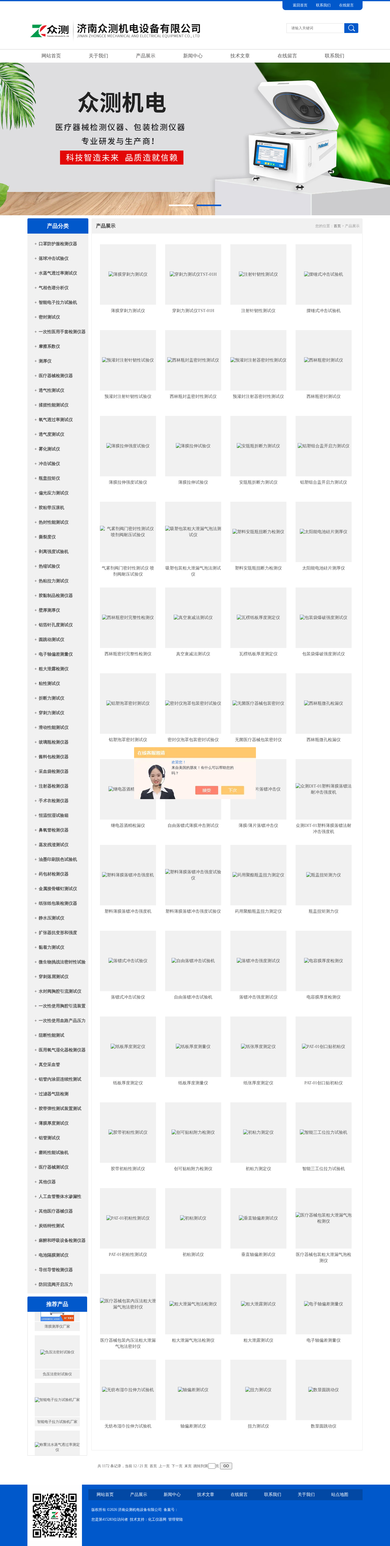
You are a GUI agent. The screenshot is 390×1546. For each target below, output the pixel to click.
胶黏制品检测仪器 (56, 595)
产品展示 (145, 55)
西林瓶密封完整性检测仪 (128, 654)
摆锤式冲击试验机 (324, 310)
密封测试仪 (49, 317)
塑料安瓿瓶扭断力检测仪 (258, 568)
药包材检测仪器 (54, 874)
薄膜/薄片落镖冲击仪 (258, 825)
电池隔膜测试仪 (54, 1255)
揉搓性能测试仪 (54, 405)
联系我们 (323, 5)
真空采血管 (49, 1064)
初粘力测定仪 (258, 1168)
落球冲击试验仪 (54, 258)
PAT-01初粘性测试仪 (128, 1254)
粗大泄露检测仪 (54, 669)
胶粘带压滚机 (51, 507)
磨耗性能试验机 (54, 1152)
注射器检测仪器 (54, 786)
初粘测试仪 (193, 1254)
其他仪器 (47, 1182)
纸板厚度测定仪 (128, 1083)
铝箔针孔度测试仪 (56, 625)
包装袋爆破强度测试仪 (323, 654)
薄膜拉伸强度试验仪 (128, 482)
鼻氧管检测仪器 (54, 830)
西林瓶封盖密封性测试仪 (193, 396)
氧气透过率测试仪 (56, 419)
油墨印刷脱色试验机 (58, 859)
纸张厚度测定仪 (258, 1083)
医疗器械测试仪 (54, 1167)
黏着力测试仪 (51, 947)
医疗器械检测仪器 (56, 375)
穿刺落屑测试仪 (54, 976)
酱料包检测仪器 (54, 757)
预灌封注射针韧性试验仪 (128, 396)
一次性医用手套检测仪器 (62, 331)
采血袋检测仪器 (54, 771)
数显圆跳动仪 (323, 1426)
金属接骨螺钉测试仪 (58, 888)
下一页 (177, 1466)
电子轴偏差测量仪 (56, 654)
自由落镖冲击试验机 (193, 997)
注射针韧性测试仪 (258, 310)
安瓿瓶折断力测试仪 (258, 482)
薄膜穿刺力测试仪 (128, 310)
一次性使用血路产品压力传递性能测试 (62, 1022)
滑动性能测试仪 (54, 727)
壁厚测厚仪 (49, 610)
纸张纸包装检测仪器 (58, 903)
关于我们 (98, 55)
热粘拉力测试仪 (54, 581)
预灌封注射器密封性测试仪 (258, 396)
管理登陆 (175, 1519)
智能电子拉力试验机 (58, 302)
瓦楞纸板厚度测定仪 (258, 654)
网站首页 (51, 55)
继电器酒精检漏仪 (128, 825)
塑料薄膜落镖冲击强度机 (128, 911)
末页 (188, 1466)
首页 (337, 226)
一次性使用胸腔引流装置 (62, 1006)
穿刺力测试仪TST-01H (193, 310)
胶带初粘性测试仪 (128, 1168)
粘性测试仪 (49, 683)
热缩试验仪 (49, 566)
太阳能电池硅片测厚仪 (323, 568)
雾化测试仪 (49, 449)
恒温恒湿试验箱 (54, 815)
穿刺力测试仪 (51, 713)
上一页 (164, 1466)
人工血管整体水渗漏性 (60, 1196)
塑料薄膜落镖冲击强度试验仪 (193, 911)
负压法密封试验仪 (57, 1354)
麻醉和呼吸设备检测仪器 (62, 1240)
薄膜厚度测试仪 (54, 1123)
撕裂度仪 (47, 537)
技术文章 (240, 55)
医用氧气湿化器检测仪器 (62, 1050)
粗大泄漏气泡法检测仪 (193, 1340)
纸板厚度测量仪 (193, 1083)
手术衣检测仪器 (54, 800)
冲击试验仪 (49, 463)
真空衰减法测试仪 (193, 654)
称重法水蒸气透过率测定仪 (57, 1449)
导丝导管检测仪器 (56, 1270)
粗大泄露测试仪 (258, 1340)
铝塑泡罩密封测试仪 (128, 739)
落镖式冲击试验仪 (128, 997)
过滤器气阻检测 (54, 1094)
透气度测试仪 (51, 434)
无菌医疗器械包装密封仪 (258, 739)
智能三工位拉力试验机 (323, 1168)
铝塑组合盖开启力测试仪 (323, 482)
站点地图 (339, 1494)
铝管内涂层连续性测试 (60, 1079)
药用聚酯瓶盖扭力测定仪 (258, 911)
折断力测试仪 (51, 698)
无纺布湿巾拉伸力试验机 (128, 1426)
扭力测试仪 (258, 1426)
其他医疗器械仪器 (56, 1211)
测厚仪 (45, 361)
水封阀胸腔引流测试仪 (60, 991)
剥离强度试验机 (54, 551)
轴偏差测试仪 (193, 1426)
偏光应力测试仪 (54, 493)
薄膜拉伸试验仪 (193, 482)
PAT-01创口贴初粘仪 (323, 1083)
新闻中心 (193, 55)
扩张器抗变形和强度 (58, 932)
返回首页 (300, 5)
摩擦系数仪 (49, 346)
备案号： (171, 1510)
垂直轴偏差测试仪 (258, 1254)
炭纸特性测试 (51, 1226)
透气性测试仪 (51, 390)
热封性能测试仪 (54, 522)
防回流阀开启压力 (56, 1284)
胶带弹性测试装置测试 (60, 1108)
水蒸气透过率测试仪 (58, 273)
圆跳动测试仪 (51, 639)
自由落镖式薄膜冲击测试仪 (193, 825)
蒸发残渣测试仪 (54, 844)
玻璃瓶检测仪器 (54, 742)
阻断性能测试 (51, 1035)
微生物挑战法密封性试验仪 (62, 964)
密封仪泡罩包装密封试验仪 (193, 739)
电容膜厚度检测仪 (324, 997)
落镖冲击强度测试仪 (258, 997)
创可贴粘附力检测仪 (193, 1168)
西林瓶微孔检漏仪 (324, 739)
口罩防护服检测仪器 (58, 244)
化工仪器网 (157, 1519)
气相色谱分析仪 (54, 288)
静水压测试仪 (51, 918)
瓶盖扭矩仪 (49, 478)
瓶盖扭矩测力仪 (324, 911)
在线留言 (346, 5)
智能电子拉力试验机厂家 (57, 1401)
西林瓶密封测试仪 (324, 396)
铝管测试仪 (49, 1138)
